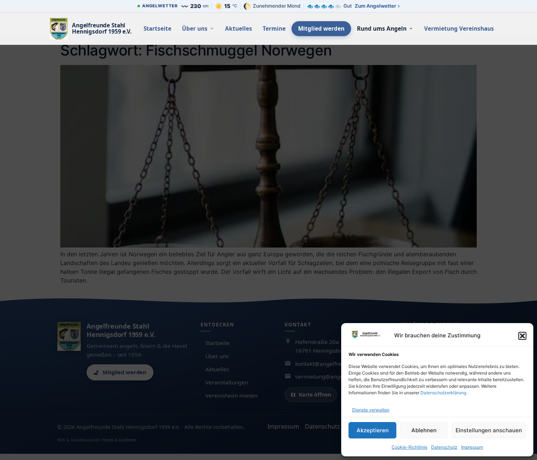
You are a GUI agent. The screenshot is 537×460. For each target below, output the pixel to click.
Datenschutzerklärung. (443, 392)
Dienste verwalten (370, 410)
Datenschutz (444, 447)
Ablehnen (424, 430)
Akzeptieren (373, 430)
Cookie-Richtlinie (409, 447)
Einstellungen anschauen (489, 430)
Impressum (472, 447)
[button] (522, 336)
